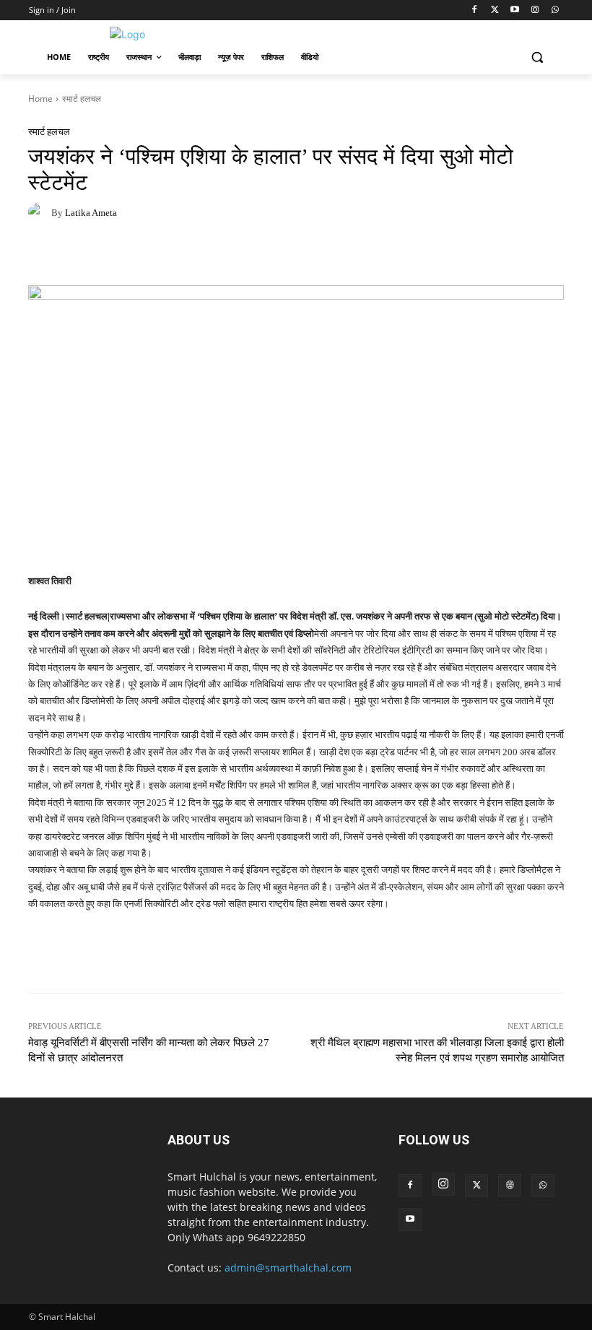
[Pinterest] (109, 254)
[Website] (509, 1185)
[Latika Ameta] (39, 212)
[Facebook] (474, 10)
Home (40, 98)
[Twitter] (495, 10)
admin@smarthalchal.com (288, 1267)
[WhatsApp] (555, 10)
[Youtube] (515, 10)
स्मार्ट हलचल (81, 98)
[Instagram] (534, 10)
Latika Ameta (91, 212)
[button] (537, 57)
